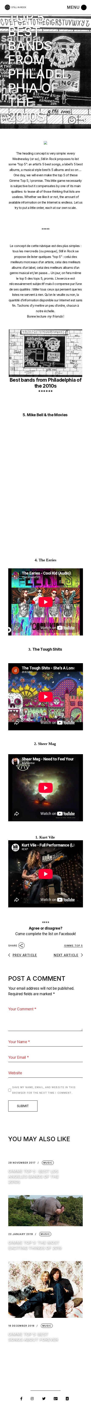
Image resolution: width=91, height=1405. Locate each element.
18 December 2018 (21, 1326)
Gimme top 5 (73, 945)
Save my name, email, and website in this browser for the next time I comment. (44, 1090)
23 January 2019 (20, 1234)
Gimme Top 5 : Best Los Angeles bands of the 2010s (33, 1176)
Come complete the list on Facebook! (45, 934)
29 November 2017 (22, 1163)
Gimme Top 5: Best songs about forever (33, 1337)
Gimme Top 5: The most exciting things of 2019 (35, 1245)
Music (47, 1162)
